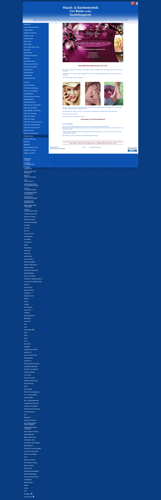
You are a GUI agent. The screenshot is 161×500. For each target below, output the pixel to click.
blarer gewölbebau (130, 163)
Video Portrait (28, 497)
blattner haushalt (69, 160)
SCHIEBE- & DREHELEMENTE (33, 279)
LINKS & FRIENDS (29, 372)
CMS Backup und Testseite (31, 96)
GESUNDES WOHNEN (30, 366)
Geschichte (27, 321)
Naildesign (27, 144)
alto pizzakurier (129, 159)
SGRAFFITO (27, 361)
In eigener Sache (29, 35)
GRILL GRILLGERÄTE (28, 180)
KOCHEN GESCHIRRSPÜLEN (30, 189)
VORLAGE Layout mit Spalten (32, 448)
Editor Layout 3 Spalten (30, 108)
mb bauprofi (132, 160)
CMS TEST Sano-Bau (30, 113)
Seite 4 (26, 341)
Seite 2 (26, 335)
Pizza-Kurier (27, 375)
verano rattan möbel (101, 159)
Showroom (27, 58)
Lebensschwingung (87, 158)
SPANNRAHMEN (29, 273)
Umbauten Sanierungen (30, 55)
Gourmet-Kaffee (28, 259)
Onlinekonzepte (28, 30)
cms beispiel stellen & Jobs (31, 47)
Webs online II (28, 44)
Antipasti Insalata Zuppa (31, 380)
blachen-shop (125, 164)
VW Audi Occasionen (30, 216)
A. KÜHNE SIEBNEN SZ (28, 167)
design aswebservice (84, 168)
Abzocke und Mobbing (30, 454)
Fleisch (26, 301)
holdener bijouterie (68, 164)
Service (26, 488)
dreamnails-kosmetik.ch (95, 147)
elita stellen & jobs (119, 163)
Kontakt (26, 485)
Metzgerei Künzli (28, 290)
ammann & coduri (123, 160)
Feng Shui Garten (29, 233)
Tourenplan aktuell (29, 315)
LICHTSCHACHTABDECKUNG (33, 281)
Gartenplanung (28, 236)
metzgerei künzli (131, 158)
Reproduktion (28, 75)
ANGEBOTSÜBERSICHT (31, 270)
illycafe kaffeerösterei (101, 161)
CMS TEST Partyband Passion (33, 122)
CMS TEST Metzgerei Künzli (32, 124)
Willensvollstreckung (30, 437)
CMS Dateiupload (29, 99)
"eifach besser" (28, 287)
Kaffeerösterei (28, 256)
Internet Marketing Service (31, 27)
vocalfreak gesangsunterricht (87, 159)
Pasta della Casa (29, 383)
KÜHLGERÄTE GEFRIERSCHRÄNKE (30, 197)
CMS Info (26, 82)
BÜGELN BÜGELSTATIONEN (30, 176)
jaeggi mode (76, 163)
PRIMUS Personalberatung (31, 392)
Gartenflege (27, 239)
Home (25, 457)
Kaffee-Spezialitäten (29, 262)
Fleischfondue (28, 307)
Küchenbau (27, 50)
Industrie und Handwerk (31, 406)
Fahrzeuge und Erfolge (30, 222)
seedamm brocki (79, 160)
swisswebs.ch (129, 168)
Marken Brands (28, 482)
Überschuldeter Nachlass (31, 431)
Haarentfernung (28, 136)
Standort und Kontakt (30, 420)
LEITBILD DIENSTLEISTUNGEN (30, 210)
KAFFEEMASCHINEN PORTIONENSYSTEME (31, 184)
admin (50, 168)
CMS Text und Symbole (30, 91)
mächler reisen (120, 161)
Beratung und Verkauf (30, 33)
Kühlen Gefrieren (29, 465)
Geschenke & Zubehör (30, 67)
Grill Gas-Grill (28, 468)
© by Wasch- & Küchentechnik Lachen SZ (65, 168)
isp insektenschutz (67, 163)
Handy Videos (28, 329)
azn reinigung (102, 160)
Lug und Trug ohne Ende (31, 451)
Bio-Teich (26, 231)
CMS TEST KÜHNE (29, 116)
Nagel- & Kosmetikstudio (31, 133)
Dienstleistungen (28, 72)
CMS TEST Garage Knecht (31, 127)
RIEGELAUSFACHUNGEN (31, 363)
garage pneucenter (66, 161)
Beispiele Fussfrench (30, 150)
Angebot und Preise (29, 153)
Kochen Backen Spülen (30, 462)
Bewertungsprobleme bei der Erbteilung (30, 423)
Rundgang (27, 494)
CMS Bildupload (28, 93)
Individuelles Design (29, 61)
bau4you (110, 163)
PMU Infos (27, 141)
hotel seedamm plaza (109, 158)
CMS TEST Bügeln (29, 119)
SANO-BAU (27, 344)
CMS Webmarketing (29, 102)
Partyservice (28, 310)
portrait (26, 245)
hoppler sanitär (116, 164)
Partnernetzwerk (28, 38)
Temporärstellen (28, 397)
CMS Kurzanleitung (29, 85)
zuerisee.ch (120, 168)
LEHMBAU (27, 346)
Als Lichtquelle (28, 389)
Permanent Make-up (30, 139)
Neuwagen (27, 225)
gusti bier (132, 164)
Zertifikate (27, 313)
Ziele (25, 414)
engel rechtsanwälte (73, 159)
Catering (26, 304)
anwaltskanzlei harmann (91, 160)
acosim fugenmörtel (63, 158)
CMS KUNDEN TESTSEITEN (32, 110)
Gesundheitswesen (29, 411)
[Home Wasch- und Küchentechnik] (80, 15)
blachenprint (107, 164)
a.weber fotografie (112, 160)
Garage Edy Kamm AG (30, 214)
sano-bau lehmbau (57, 164)
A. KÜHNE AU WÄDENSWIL (29, 163)
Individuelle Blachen (29, 78)
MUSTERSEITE (28, 445)
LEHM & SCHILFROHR (30, 349)
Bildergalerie (27, 318)
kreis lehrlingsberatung (57, 160)
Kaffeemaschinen (29, 267)
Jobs (25, 324)
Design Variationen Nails (31, 147)
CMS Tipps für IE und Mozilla (32, 105)
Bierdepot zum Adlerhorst (31, 64)
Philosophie (27, 250)
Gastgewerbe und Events (31, 403)
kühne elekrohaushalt (75, 158)
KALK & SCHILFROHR (30, 355)
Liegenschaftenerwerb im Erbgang (30, 428)
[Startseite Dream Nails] (93, 42)
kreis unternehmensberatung (116, 159)
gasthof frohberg (90, 161)
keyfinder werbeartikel (79, 161)
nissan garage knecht (130, 161)
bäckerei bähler (98, 158)
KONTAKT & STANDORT (31, 369)
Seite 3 (26, 338)
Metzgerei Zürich (29, 296)
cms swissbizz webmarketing (99, 168)
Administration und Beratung (32, 409)
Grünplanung (27, 247)
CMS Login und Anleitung (31, 88)
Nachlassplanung (29, 434)
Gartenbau (27, 228)
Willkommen (27, 24)
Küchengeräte (28, 52)
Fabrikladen (27, 293)
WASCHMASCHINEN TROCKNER (30, 206)
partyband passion (121, 158)
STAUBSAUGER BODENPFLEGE (29, 201)
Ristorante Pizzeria (29, 378)
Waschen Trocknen (29, 460)
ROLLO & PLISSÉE (29, 276)
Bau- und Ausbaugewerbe (31, 400)
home (26, 0)
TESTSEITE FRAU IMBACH (32, 443)
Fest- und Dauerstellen (30, 394)
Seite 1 (26, 332)
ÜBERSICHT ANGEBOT (27, 159)
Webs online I (28, 41)
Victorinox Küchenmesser (31, 476)
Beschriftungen (28, 69)
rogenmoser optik (56, 163)
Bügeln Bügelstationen (30, 474)
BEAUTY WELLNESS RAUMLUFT (30, 172)
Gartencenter (28, 242)
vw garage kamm (79, 164)
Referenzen (27, 253)
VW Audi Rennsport (29, 219)
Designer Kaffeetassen (30, 264)
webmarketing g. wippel (60, 159)
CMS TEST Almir (28, 130)
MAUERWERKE (28, 358)
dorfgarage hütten (95, 163)
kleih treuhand (85, 163)
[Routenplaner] (132, 152)
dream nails (111, 161)
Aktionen (26, 298)
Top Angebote (28, 479)
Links (25, 327)
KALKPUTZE (27, 352)
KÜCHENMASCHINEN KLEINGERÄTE (30, 193)
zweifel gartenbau (55, 161)
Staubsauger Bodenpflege (31, 471)
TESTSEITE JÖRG (29, 440)
